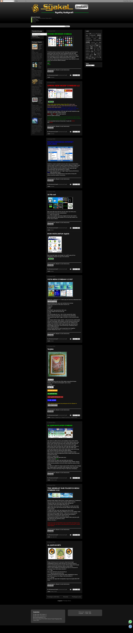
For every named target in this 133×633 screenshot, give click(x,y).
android (93, 45)
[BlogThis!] (75, 75)
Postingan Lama (76, 596)
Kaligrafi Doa (91, 38)
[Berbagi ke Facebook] (78, 75)
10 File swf (51, 195)
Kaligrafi (53, 417)
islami (52, 480)
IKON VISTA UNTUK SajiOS (58, 234)
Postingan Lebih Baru (53, 596)
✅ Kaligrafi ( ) (41, 18)
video (92, 58)
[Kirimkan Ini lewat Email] (73, 75)
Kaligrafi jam (58, 417)
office (99, 56)
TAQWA (50, 349)
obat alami (94, 56)
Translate (37, 37)
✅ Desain (33, 21)
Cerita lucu (94, 33)
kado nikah (96, 48)
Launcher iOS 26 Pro (40, 120)
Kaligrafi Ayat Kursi (91, 37)
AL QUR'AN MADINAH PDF (40, 81)
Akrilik (87, 33)
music (55, 480)
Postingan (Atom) (67, 600)
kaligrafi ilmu (89, 53)
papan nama (96, 57)
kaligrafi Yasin (96, 51)
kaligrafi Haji (89, 50)
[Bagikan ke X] (76, 75)
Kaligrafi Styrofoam (65, 417)
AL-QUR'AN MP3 (54, 545)
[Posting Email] (70, 75)
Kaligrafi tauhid (74, 417)
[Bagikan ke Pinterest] (79, 75)
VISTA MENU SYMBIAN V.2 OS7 (60, 279)
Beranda (65, 596)
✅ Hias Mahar (34, 19)
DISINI (59, 299)
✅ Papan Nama (35, 20)
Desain (99, 33)
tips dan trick (54, 537)
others (52, 230)
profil (87, 58)
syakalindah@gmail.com (66, 329)
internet (52, 77)
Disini (48, 214)
